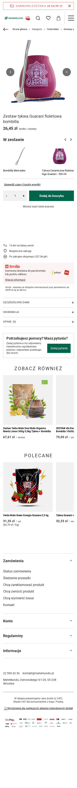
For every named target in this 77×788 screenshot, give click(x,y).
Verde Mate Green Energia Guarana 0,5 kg (25, 515)
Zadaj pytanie (59, 348)
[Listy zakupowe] (48, 18)
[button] (10, 72)
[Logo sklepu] (17, 18)
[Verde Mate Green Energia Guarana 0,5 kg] (28, 487)
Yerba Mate (53, 29)
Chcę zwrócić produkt (18, 591)
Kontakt (8, 605)
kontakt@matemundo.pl (38, 673)
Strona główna (20, 29)
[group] (38, 72)
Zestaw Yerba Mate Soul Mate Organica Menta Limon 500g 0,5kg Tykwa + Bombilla (27, 430)
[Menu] (71, 18)
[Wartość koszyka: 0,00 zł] (58, 18)
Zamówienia (13, 561)
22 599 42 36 (11, 673)
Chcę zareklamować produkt (23, 585)
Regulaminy (13, 636)
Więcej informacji (15, 279)
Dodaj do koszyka (51, 196)
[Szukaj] (38, 18)
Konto (8, 621)
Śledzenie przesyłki (17, 578)
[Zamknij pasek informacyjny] (69, 5)
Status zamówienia (17, 571)
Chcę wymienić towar (18, 598)
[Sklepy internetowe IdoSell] (38, 708)
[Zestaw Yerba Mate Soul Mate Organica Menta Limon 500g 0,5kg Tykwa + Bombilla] (28, 400)
